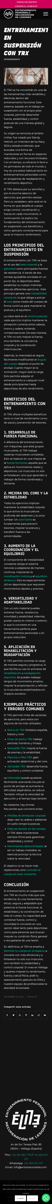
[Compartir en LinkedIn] (32, 1015)
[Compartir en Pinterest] (26, 1015)
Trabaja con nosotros (27, 2)
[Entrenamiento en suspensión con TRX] (26, 76)
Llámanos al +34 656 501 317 (26, 6)
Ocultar (32, 1198)
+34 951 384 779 (21, 1154)
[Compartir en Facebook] (7, 1015)
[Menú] (44, 13)
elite (34, 997)
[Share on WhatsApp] (20, 1015)
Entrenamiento (12, 59)
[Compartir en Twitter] (13, 1015)
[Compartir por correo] (45, 1015)
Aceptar (20, 1198)
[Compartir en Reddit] (38, 1015)
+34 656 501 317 (33, 1163)
